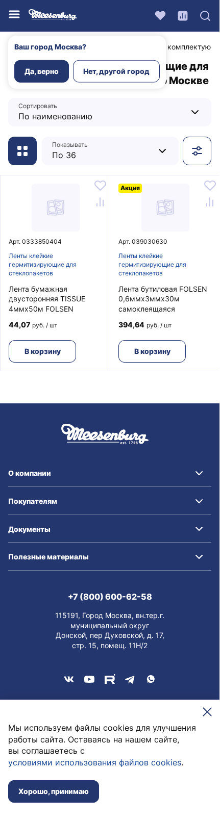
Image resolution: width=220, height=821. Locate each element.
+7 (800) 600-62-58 (110, 597)
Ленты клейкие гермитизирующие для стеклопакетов (43, 264)
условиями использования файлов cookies (94, 762)
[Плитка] (22, 151)
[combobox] (82, 112)
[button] (109, 473)
